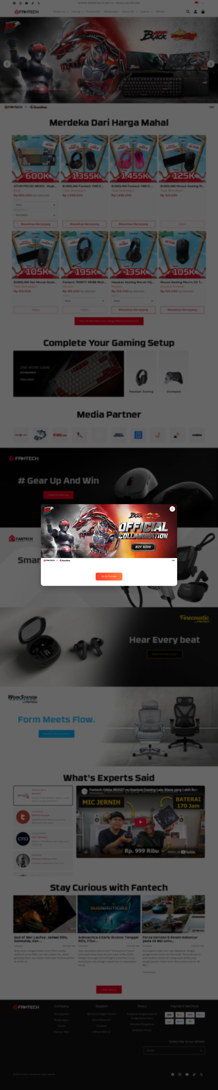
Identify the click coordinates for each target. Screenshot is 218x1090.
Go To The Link (109, 576)
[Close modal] (172, 509)
